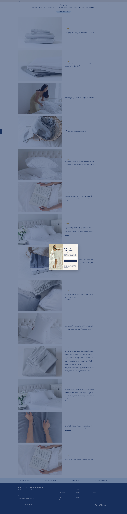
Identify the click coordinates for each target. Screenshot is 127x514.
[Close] (77, 246)
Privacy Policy (66, 267)
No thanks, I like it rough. (70, 263)
